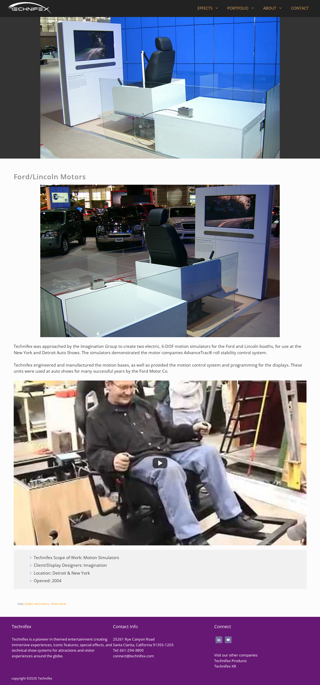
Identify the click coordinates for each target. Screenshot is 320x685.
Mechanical (41, 604)
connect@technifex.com (133, 655)
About (269, 8)
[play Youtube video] (160, 463)
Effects (204, 8)
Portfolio (237, 8)
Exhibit (29, 604)
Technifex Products (230, 660)
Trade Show (58, 604)
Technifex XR (225, 666)
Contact (300, 8)
